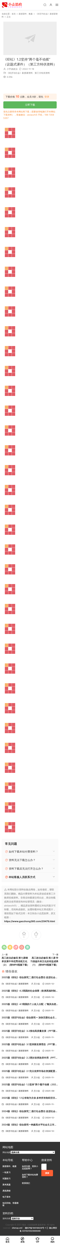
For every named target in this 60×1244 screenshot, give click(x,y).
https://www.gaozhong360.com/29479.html (29, 921)
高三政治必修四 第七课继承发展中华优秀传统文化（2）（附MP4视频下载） (15, 961)
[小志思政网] (12, 5)
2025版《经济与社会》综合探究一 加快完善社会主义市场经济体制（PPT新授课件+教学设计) (29, 1018)
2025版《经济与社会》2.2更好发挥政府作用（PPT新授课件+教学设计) (30, 1058)
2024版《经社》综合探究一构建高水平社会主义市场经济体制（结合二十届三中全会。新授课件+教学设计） (29, 1125)
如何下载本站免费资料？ (30, 1175)
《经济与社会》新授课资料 (20, 73)
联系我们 (26, 1183)
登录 (46, 97)
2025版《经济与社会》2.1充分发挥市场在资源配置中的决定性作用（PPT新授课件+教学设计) (30, 1071)
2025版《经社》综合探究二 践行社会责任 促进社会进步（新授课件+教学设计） (30, 977)
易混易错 (6, 1190)
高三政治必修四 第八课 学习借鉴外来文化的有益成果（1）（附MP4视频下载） (44, 961)
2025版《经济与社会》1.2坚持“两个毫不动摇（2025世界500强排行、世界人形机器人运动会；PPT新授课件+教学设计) (30, 1084)
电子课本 (6, 1197)
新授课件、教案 (9, 1166)
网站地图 (6, 1152)
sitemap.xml (17, 1228)
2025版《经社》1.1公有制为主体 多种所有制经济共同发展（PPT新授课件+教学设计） (30, 1098)
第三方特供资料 (42, 73)
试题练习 (6, 1178)
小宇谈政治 (12, 69)
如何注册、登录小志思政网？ (30, 1167)
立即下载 (30, 104)
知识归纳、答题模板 (10, 1204)
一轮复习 (6, 1172)
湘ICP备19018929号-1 (35, 1228)
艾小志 (37, 983)
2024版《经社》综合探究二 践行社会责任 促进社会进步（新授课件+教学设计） (30, 1111)
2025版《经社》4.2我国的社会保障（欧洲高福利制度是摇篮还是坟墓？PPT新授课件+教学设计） (30, 991)
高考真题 (6, 1184)
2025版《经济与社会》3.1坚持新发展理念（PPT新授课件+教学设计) (29, 1044)
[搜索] (44, 4)
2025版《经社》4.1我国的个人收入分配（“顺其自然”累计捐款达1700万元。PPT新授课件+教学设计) (29, 1004)
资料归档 (6, 1218)
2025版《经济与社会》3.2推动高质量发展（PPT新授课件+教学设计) (30, 1031)
